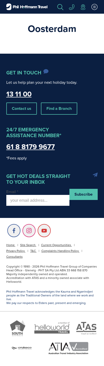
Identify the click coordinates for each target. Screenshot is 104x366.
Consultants (14, 256)
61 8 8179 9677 (30, 146)
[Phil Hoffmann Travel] (26, 7)
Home (10, 245)
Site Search (28, 245)
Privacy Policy (15, 251)
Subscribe (83, 194)
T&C (33, 251)
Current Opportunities (56, 245)
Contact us (21, 108)
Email (12, 192)
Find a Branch (59, 108)
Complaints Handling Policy (60, 251)
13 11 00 (19, 94)
